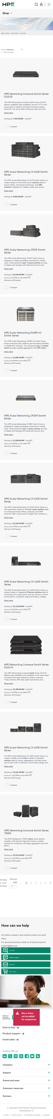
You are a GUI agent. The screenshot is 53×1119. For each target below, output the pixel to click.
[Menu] (49, 4)
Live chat (12, 950)
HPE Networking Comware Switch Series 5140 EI (26, 95)
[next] (50, 883)
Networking (14, 33)
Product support (14, 957)
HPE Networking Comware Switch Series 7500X (26, 832)
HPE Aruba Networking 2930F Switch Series (24, 251)
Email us (11, 964)
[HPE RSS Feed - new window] (38, 1056)
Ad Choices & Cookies (32, 1115)
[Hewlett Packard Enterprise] (8, 4)
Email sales (9, 1039)
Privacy (6, 1115)
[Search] (36, 4)
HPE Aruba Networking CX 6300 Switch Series (26, 749)
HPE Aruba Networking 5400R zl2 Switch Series (22, 334)
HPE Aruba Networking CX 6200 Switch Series (26, 500)
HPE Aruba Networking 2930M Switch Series (25, 417)
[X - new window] (10, 1056)
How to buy (12, 971)
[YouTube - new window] (32, 1056)
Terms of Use (16, 1115)
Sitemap (46, 1115)
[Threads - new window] (21, 1056)
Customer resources (13, 1088)
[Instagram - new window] (16, 1056)
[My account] (41, 4)
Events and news (11, 1080)
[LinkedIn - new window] (5, 1056)
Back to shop (5, 33)
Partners (7, 1096)
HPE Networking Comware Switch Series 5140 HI (26, 666)
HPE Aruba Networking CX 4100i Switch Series (26, 583)
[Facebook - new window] (27, 1056)
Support (7, 1072)
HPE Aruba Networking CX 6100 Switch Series (26, 173)
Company (7, 1064)
